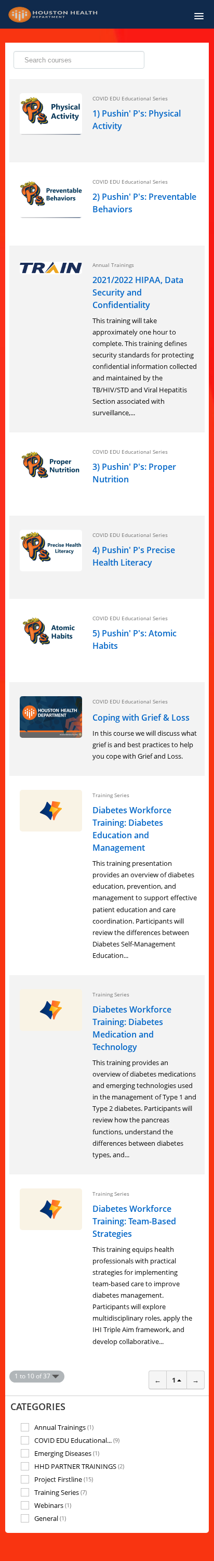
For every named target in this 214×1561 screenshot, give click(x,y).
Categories (37, 1406)
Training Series (60, 1492)
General (50, 1518)
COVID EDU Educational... (76, 1440)
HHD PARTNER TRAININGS (79, 1466)
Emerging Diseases (66, 1453)
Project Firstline (63, 1479)
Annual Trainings (63, 1427)
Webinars (52, 1505)
